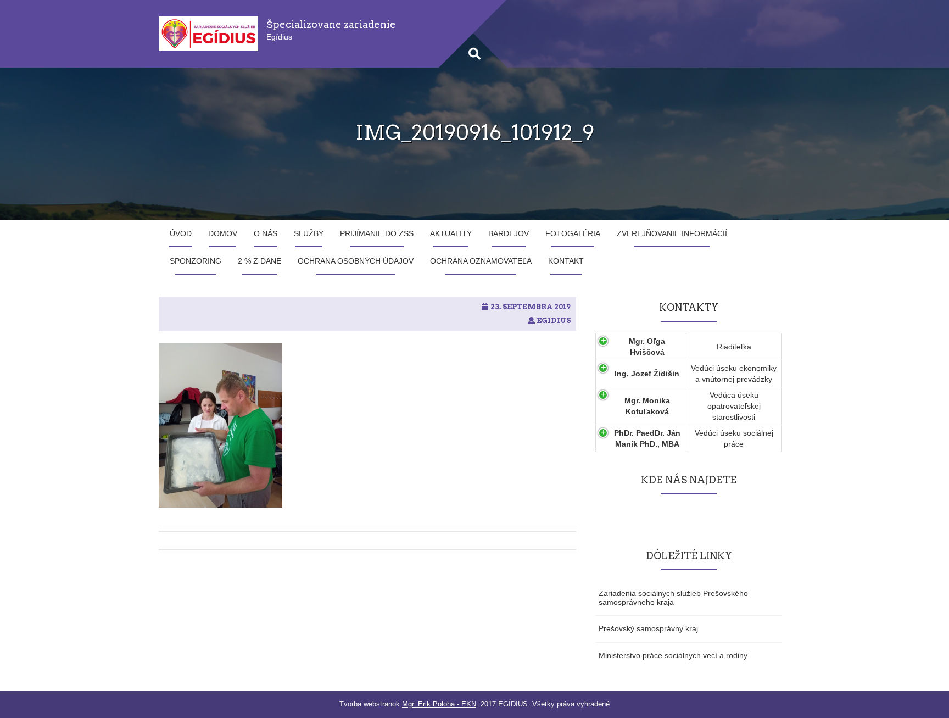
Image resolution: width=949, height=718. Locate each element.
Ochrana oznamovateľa (481, 261)
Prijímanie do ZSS (377, 233)
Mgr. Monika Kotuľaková (647, 406)
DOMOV (222, 233)
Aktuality (451, 233)
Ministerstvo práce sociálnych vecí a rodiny (673, 655)
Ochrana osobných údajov (356, 261)
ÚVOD (181, 233)
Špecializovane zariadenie (331, 24)
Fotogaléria (572, 233)
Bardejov (508, 233)
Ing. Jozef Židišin (647, 373)
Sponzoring (195, 261)
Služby (308, 233)
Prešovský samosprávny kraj (648, 628)
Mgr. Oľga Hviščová (647, 347)
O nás (265, 233)
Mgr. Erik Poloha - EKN (439, 704)
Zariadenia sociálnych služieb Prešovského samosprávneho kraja (673, 597)
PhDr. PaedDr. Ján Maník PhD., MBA (647, 438)
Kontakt (566, 261)
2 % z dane (259, 261)
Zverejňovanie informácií (672, 233)
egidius (554, 320)
